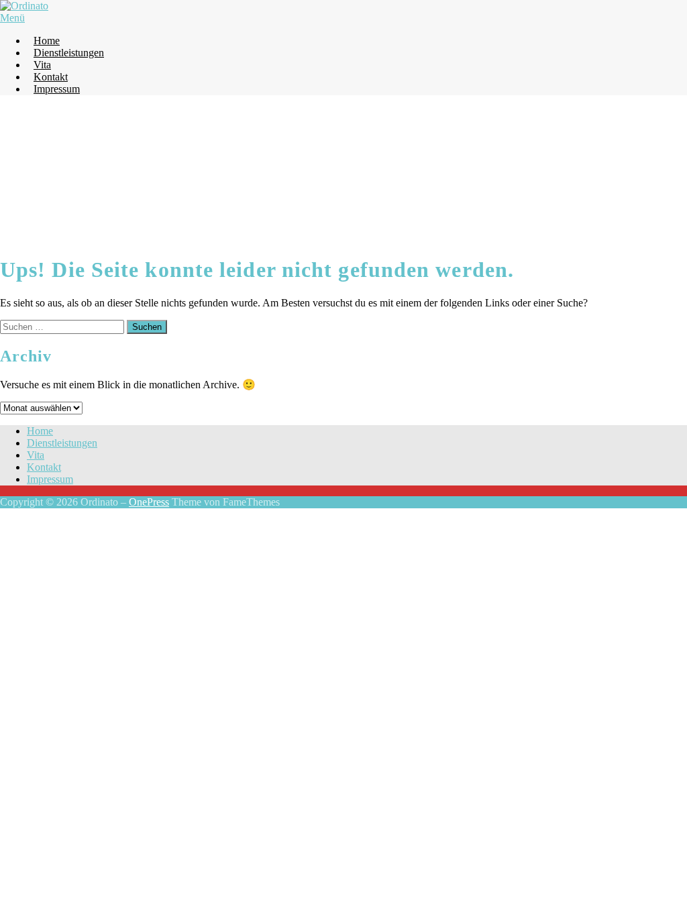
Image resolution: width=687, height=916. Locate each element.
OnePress (149, 502)
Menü (12, 17)
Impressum (57, 89)
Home (47, 40)
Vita (42, 64)
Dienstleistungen (69, 52)
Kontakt (51, 76)
